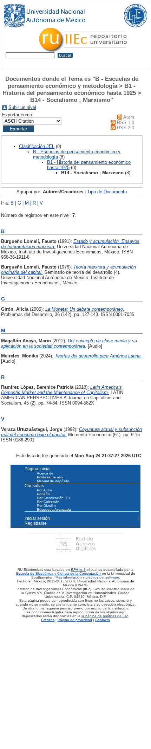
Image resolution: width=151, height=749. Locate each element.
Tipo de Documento (107, 191)
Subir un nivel (22, 107)
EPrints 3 (78, 570)
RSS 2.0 (125, 127)
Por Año (43, 494)
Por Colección (48, 502)
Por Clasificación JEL (54, 498)
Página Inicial (38, 468)
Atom (128, 117)
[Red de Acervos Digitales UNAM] (75, 544)
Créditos (47, 620)
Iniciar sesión (37, 518)
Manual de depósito (53, 481)
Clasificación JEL (36, 146)
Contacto (102, 620)
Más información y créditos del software (87, 577)
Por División (46, 506)
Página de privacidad (75, 620)
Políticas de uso (50, 477)
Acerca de (45, 473)
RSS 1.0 (125, 122)
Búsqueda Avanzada (54, 509)
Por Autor (44, 490)
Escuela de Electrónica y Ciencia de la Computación (59, 573)
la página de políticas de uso (105, 616)
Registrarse (36, 523)
